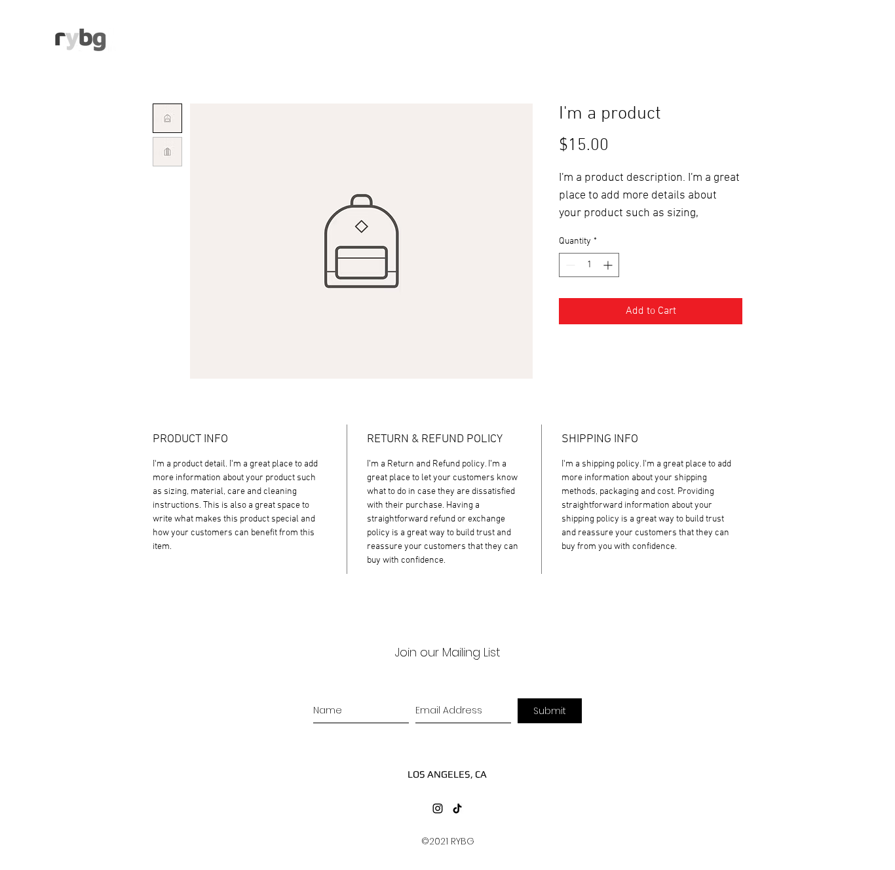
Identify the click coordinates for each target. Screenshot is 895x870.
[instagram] (437, 808)
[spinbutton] (589, 265)
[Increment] (609, 265)
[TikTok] (457, 808)
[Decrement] (569, 265)
